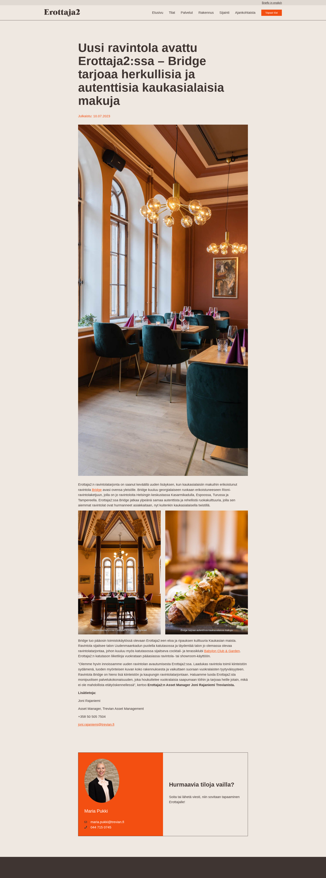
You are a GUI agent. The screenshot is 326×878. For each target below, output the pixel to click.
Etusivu (157, 13)
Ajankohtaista (245, 13)
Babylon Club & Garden (222, 651)
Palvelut (187, 13)
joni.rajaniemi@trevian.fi (96, 724)
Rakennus (206, 13)
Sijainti (224, 13)
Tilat (172, 13)
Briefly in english (272, 2)
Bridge (97, 490)
